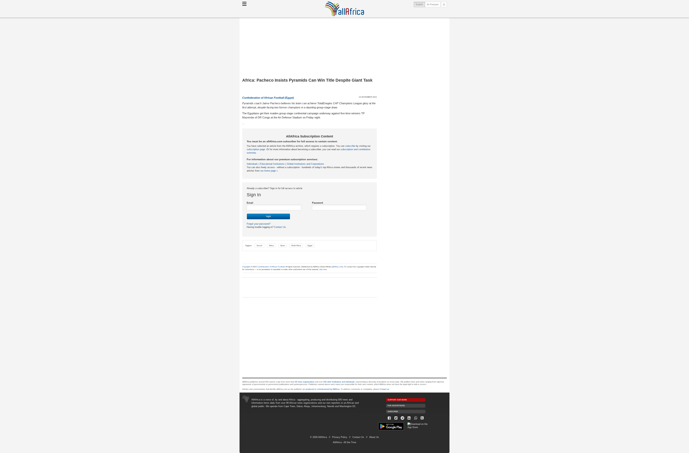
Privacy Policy (339, 437)
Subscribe (393, 411)
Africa (271, 246)
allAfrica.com (337, 267)
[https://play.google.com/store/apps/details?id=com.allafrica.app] (391, 427)
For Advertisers (396, 406)
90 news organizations (305, 382)
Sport (282, 246)
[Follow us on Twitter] (396, 418)
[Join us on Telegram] (402, 418)
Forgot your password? (258, 223)
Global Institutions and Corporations (305, 164)
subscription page (256, 149)
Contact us (384, 389)
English (420, 4)
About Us (374, 437)
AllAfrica (344, 8)
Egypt (310, 246)
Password (317, 202)
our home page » (269, 170)
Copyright (246, 267)
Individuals (252, 164)
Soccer (259, 246)
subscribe (350, 146)
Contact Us (279, 227)
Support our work (397, 400)
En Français (433, 4)
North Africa (296, 246)
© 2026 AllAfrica (318, 437)
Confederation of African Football (271, 267)
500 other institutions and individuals (339, 382)
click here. (323, 269)
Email (250, 202)
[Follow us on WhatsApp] (415, 418)
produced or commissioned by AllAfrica (322, 389)
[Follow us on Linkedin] (409, 418)
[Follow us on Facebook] (389, 418)
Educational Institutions (272, 164)
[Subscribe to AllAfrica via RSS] (422, 418)
